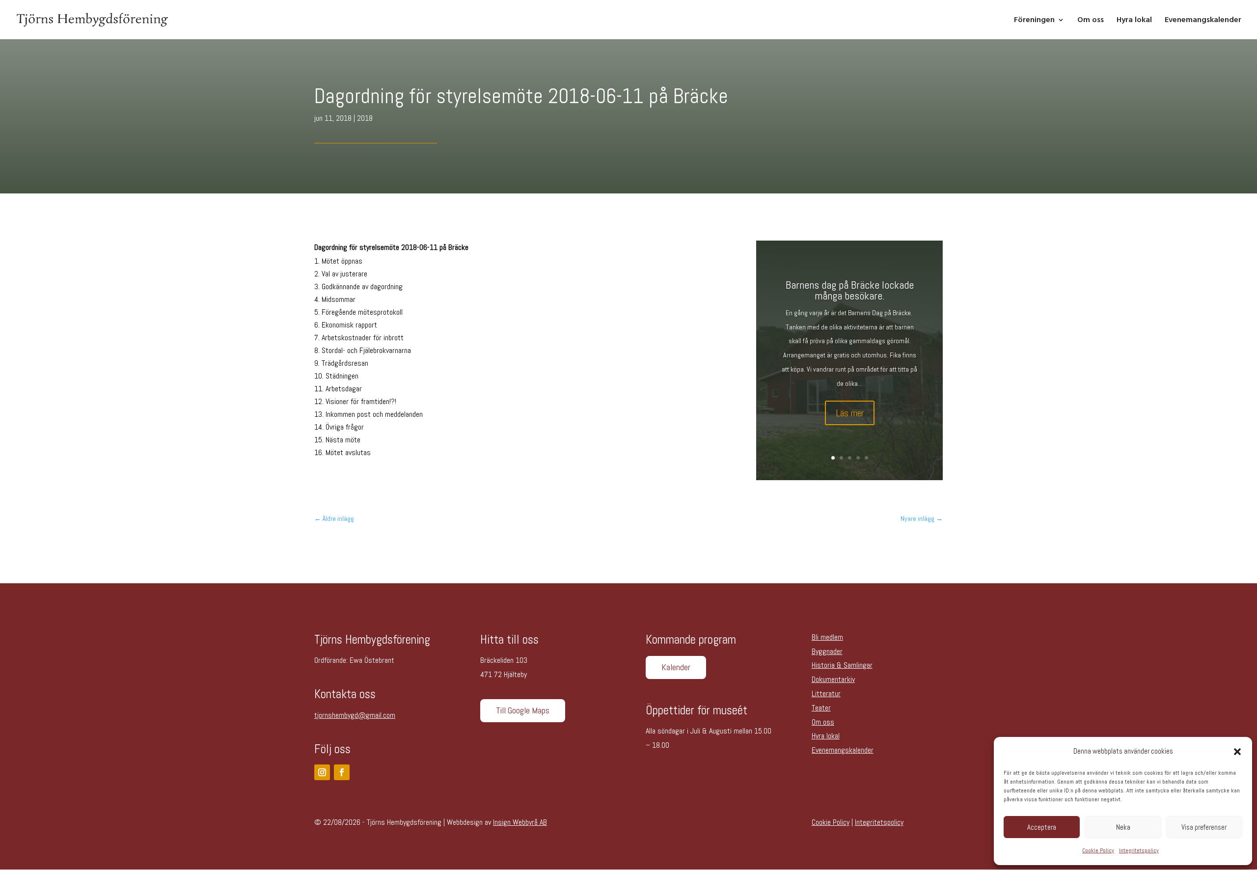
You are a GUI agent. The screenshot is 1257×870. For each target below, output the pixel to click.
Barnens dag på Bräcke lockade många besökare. (850, 290)
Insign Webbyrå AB (520, 822)
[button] (1237, 752)
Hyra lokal (1134, 20)
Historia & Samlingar (842, 665)
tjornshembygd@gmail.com (354, 715)
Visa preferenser (1204, 827)
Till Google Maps (522, 710)
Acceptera (1041, 827)
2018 (365, 118)
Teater (821, 708)
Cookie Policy (1098, 850)
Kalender (675, 667)
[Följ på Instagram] (322, 772)
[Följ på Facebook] (342, 772)
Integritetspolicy (1139, 850)
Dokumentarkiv (833, 679)
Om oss (1090, 20)
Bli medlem (827, 637)
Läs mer (850, 413)
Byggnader (827, 651)
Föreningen (1034, 20)
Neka (1123, 827)
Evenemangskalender (1203, 20)
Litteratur (826, 693)
